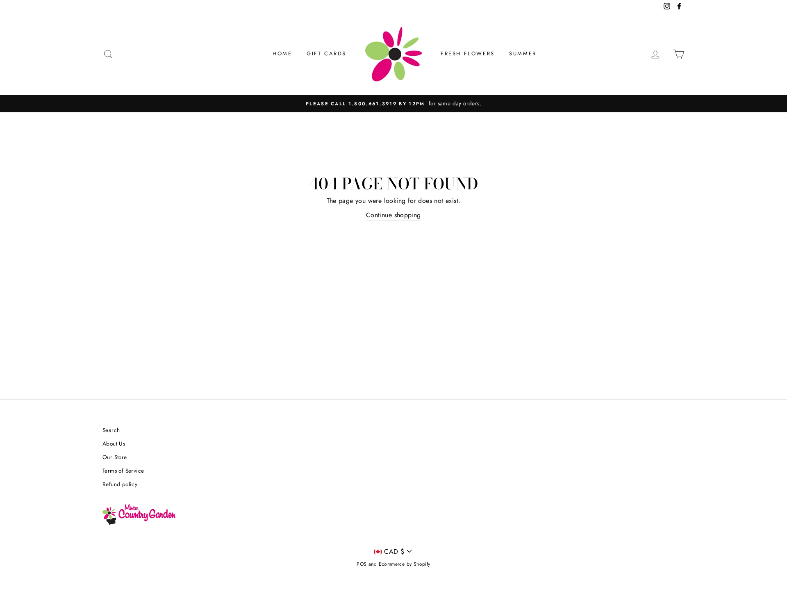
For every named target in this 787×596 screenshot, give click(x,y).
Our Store (114, 457)
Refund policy (119, 484)
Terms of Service (123, 470)
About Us (113, 443)
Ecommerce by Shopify (404, 564)
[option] (393, 103)
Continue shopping (393, 215)
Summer (523, 53)
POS (361, 564)
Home (282, 53)
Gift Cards (326, 53)
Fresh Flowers (468, 53)
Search (111, 430)
